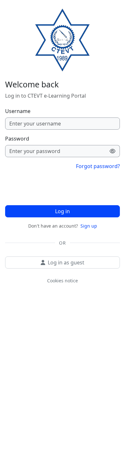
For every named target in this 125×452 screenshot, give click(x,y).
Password (17, 138)
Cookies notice (62, 281)
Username (17, 111)
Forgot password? (98, 166)
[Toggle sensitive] (112, 151)
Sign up (88, 226)
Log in (62, 211)
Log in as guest (66, 262)
